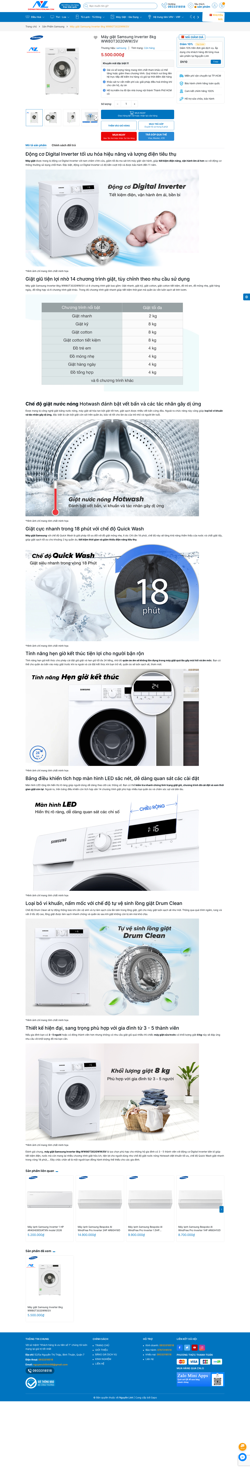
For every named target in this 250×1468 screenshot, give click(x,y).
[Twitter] (187, 1348)
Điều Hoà (36, 16)
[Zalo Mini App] (200, 1379)
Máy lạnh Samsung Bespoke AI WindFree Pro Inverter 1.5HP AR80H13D (145, 1228)
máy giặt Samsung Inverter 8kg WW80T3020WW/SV (75, 1151)
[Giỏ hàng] (221, 5)
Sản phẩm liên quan (40, 1171)
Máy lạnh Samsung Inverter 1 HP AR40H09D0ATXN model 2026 (46, 1228)
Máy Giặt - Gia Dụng (127, 16)
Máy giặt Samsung (36, 535)
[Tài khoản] (214, 5)
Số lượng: (106, 103)
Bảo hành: (159, 1349)
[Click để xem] (62, 71)
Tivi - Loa (61, 16)
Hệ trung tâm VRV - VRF (167, 16)
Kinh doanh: (160, 1345)
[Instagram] (202, 1348)
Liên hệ (150, 1359)
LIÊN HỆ (99, 1363)
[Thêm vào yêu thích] (96, 37)
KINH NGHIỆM (103, 1359)
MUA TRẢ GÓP (156, 125)
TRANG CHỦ (102, 1345)
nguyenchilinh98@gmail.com (50, 1364)
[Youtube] (195, 1348)
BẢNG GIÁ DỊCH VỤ (106, 1354)
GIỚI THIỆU (101, 1349)
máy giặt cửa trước (165, 1034)
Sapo (154, 1397)
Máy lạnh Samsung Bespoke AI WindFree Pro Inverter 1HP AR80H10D (199, 1228)
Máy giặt (30, 160)
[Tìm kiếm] (86, 6)
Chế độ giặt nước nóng (52, 404)
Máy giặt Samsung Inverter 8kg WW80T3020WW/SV (45, 1309)
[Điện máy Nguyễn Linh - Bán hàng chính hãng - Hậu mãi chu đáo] (41, 5)
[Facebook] (180, 1348)
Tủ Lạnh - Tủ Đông (91, 16)
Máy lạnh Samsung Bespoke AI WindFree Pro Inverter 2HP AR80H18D (99, 1228)
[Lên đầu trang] (243, 1438)
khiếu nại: (158, 1354)
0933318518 (176, 6)
